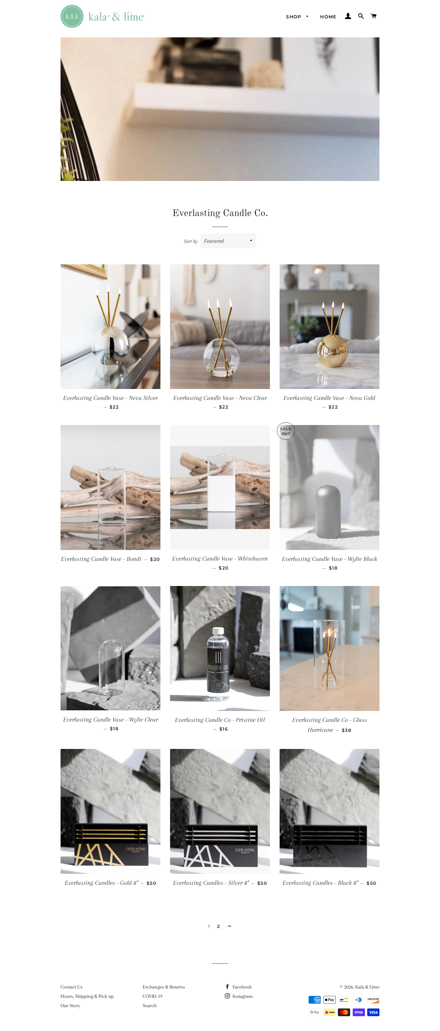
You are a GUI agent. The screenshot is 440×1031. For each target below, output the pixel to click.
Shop (294, 17)
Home (328, 17)
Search (150, 1005)
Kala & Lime (367, 987)
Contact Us (71, 987)
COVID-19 (152, 996)
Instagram (242, 996)
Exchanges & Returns (164, 987)
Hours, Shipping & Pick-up (87, 996)
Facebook (241, 987)
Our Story (70, 1005)
